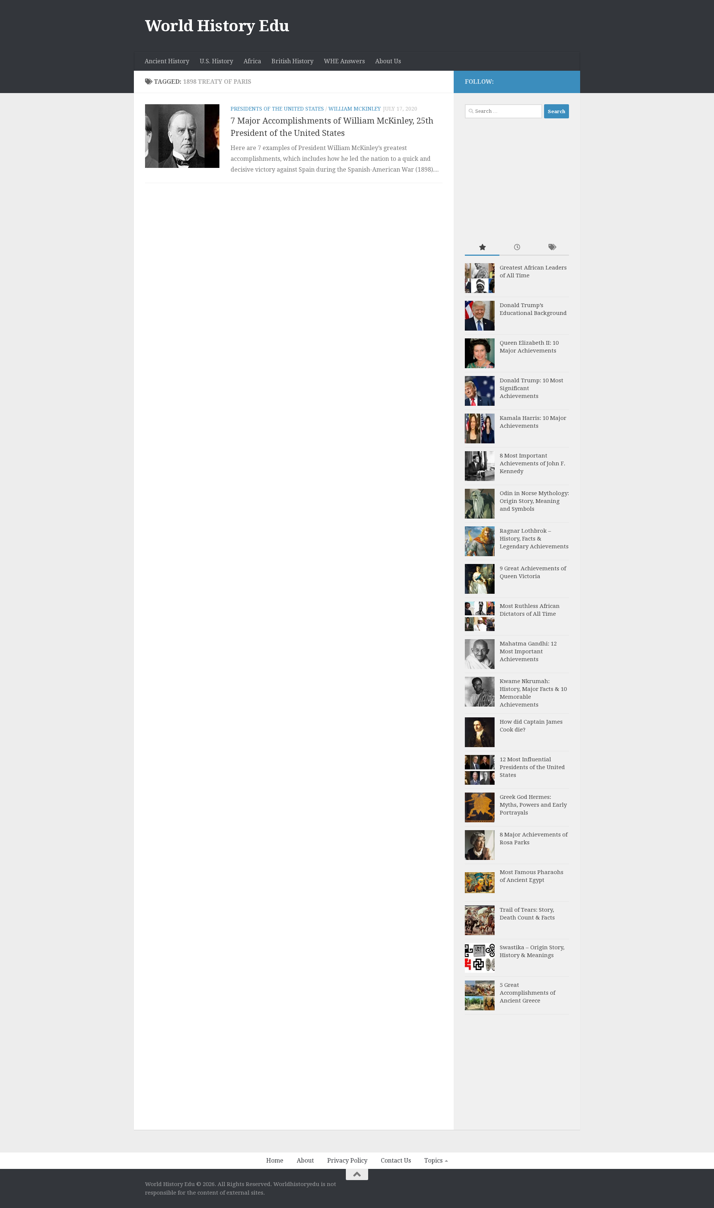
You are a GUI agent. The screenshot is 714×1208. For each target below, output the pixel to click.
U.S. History (216, 61)
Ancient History (167, 61)
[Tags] (551, 248)
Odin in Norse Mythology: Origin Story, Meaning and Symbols (534, 501)
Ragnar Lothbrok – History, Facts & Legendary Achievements (534, 538)
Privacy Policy (347, 1160)
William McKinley (354, 109)
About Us (388, 61)
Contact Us (396, 1160)
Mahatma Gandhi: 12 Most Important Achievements (528, 651)
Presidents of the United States (277, 109)
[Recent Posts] (516, 248)
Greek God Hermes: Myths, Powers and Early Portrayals (533, 805)
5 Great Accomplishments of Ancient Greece (527, 993)
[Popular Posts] (482, 248)
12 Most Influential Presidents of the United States (532, 767)
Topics (433, 1160)
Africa (252, 61)
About (305, 1160)
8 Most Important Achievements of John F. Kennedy (532, 463)
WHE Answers (344, 61)
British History (292, 61)
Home (274, 1160)
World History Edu (217, 26)
